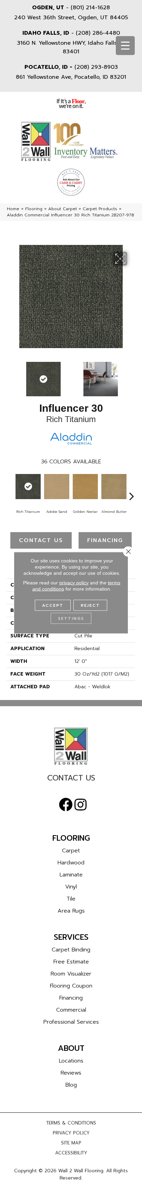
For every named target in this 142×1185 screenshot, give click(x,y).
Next (131, 375)
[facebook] (66, 805)
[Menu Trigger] (125, 45)
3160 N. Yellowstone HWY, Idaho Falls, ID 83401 (71, 47)
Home (13, 209)
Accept (52, 605)
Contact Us (41, 540)
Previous (10, 375)
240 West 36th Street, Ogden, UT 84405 (71, 17)
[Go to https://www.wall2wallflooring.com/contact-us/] (71, 779)
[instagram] (80, 805)
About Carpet (62, 209)
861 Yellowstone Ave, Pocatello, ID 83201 (71, 77)
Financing (105, 540)
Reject (90, 605)
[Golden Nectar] (85, 486)
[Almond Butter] (114, 486)
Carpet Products (100, 209)
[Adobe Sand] (56, 486)
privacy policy (74, 582)
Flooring (33, 209)
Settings (71, 618)
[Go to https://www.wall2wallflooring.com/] (71, 746)
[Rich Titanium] (28, 486)
